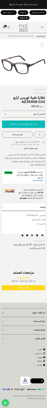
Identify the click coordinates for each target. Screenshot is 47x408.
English (22, 18)
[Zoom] (23, 62)
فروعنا (22, 12)
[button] (23, 207)
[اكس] (36, 235)
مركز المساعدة (39, 321)
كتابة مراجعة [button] (23, 287)
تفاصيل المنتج (39, 114)
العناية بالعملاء (39, 329)
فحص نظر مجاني (36, 12)
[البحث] (8, 27)
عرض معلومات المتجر (31, 148)
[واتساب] (26, 235)
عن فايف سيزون (38, 312)
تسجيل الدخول (7, 12)
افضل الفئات (40, 338)
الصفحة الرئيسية (40, 36)
